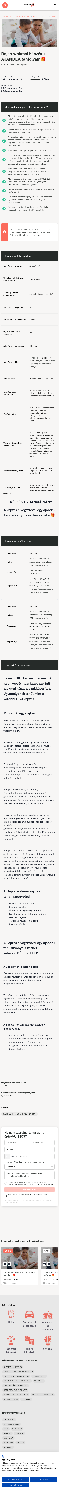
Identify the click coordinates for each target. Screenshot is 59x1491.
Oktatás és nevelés (40, 16)
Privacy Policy (44, 1200)
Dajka (54, 16)
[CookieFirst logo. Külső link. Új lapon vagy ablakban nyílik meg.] (3, 1456)
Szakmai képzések (22, 16)
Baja (3, 64)
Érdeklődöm (29, 1189)
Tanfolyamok (6, 16)
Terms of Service (9, 1202)
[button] (19, 1114)
